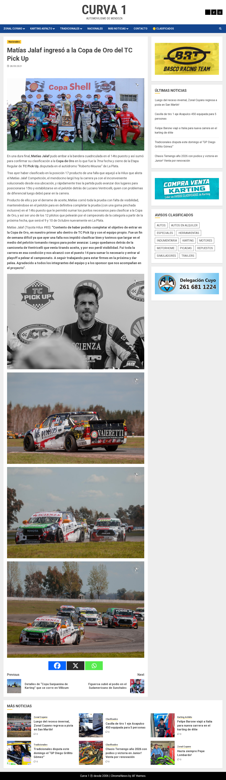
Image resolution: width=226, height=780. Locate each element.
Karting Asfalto (41, 28)
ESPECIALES (165, 233)
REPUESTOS (205, 248)
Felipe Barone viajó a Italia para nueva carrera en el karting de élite (194, 725)
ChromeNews (119, 776)
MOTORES (205, 240)
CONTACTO (140, 28)
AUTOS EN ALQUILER (184, 225)
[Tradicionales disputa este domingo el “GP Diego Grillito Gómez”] (19, 753)
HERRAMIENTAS (189, 233)
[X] (75, 665)
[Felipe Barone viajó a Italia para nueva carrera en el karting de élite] (163, 725)
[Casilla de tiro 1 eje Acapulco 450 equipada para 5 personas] (91, 725)
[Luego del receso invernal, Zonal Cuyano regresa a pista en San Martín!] (19, 725)
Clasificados (112, 719)
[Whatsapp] (94, 665)
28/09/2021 (16, 66)
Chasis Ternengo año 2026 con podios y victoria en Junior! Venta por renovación (126, 753)
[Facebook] (57, 665)
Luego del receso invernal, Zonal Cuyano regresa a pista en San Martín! (53, 725)
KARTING (188, 240)
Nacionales (95, 28)
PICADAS (186, 248)
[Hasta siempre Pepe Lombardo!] (163, 753)
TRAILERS (188, 255)
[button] (220, 28)
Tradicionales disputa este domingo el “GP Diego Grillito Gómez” (53, 753)
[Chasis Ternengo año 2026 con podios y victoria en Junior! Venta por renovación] (91, 753)
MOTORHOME (165, 248)
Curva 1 (104, 9)
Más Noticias (117, 28)
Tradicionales (69, 28)
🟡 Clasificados (163, 28)
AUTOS (161, 225)
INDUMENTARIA (167, 240)
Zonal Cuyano (13, 28)
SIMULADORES (166, 255)
